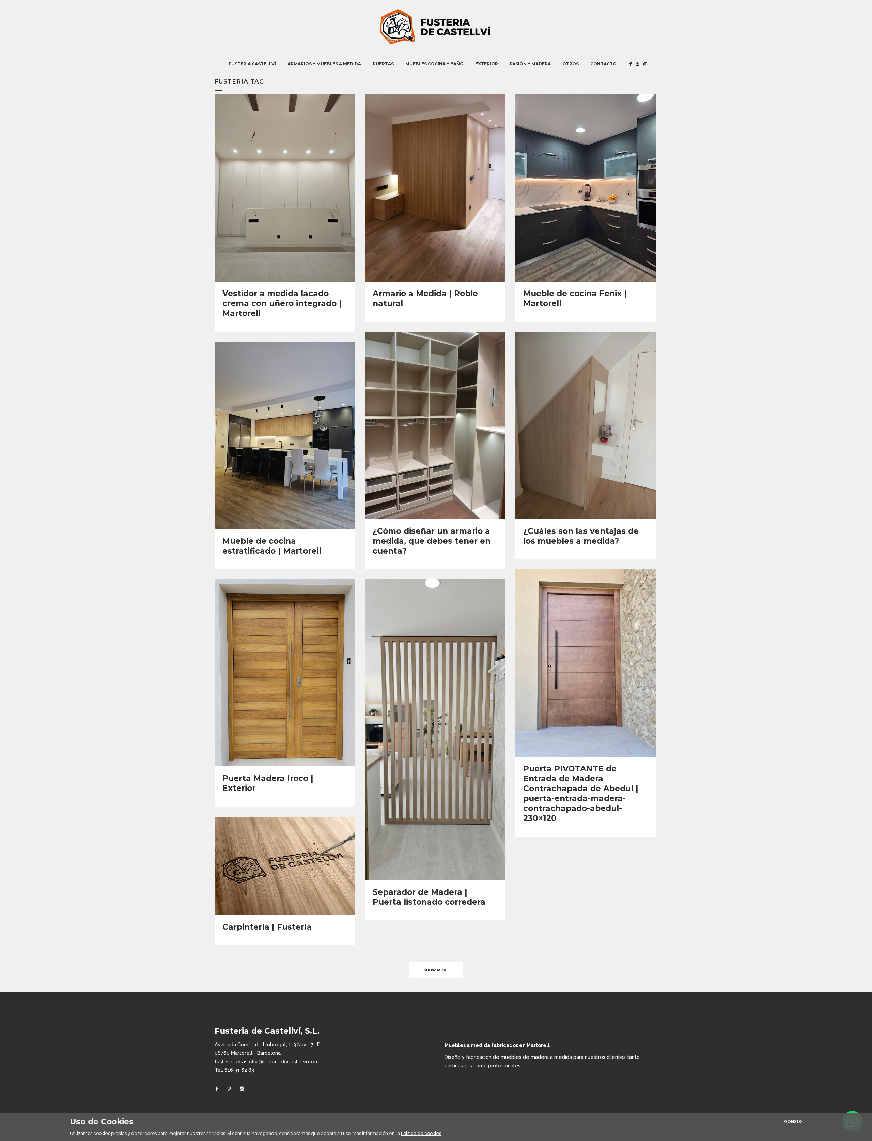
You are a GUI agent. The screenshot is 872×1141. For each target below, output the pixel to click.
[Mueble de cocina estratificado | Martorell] (285, 435)
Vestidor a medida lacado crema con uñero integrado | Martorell (282, 303)
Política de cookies (421, 1133)
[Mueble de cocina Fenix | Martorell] (585, 187)
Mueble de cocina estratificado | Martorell (271, 546)
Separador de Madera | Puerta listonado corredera (429, 897)
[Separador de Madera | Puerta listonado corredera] (435, 729)
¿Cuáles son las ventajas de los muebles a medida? (581, 536)
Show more (436, 970)
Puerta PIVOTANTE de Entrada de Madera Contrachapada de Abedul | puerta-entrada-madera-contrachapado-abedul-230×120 (580, 793)
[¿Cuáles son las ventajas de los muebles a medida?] (585, 425)
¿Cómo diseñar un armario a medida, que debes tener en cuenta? (431, 541)
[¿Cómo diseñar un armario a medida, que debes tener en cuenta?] (435, 425)
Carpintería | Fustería (267, 927)
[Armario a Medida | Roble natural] (435, 187)
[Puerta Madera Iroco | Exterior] (285, 672)
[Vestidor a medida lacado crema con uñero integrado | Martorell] (285, 187)
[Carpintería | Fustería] (285, 866)
